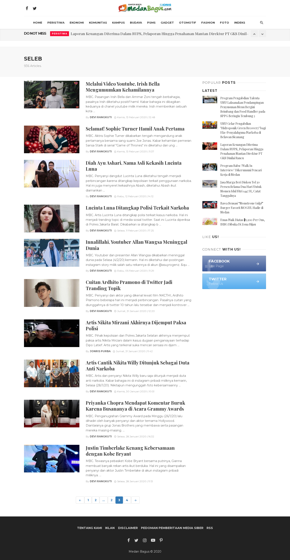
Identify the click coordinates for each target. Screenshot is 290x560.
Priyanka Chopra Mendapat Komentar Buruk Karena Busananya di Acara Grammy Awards (135, 406)
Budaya (136, 22)
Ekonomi (77, 22)
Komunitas (98, 22)
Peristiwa (56, 22)
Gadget (167, 22)
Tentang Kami (89, 528)
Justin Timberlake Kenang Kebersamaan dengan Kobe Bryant (130, 451)
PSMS (151, 22)
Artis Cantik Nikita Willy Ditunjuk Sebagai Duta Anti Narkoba (137, 365)
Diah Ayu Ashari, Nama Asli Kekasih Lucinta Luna (134, 166)
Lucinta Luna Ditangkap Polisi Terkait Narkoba (137, 207)
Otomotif (187, 22)
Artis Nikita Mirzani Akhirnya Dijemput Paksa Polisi (136, 325)
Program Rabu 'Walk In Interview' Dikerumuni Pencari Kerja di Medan (130, 33)
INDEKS (239, 22)
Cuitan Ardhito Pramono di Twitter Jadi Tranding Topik (129, 285)
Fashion (208, 22)
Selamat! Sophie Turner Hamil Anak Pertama (135, 128)
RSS (210, 528)
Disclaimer (128, 528)
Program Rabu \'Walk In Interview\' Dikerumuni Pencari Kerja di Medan (241, 170)
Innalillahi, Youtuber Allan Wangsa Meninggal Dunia (136, 245)
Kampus (118, 22)
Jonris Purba (100, 351)
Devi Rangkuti (101, 117)
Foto (224, 22)
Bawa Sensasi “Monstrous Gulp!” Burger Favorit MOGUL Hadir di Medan (241, 207)
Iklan (110, 528)
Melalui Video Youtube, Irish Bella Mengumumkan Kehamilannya (123, 87)
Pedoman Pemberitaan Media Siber (172, 528)
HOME (37, 22)
